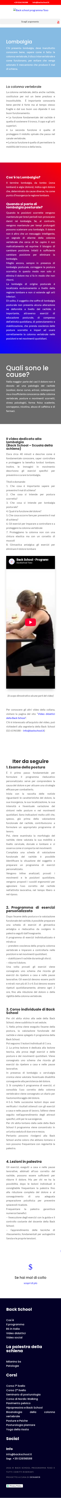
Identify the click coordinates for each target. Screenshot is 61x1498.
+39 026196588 (21, 2)
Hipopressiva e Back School (24, 1408)
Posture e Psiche (17, 1421)
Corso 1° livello (15, 1386)
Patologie (12, 1366)
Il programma (15, 1324)
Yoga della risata (17, 1429)
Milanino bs (13, 1361)
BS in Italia (13, 1329)
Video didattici (16, 1333)
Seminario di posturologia (23, 1394)
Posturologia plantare (20, 1425)
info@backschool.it (33, 730)
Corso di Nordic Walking (22, 1399)
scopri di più (30, 1283)
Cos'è (10, 1320)
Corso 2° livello (16, 1390)
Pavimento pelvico (18, 1403)
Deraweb (35, 1477)
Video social (14, 1337)
